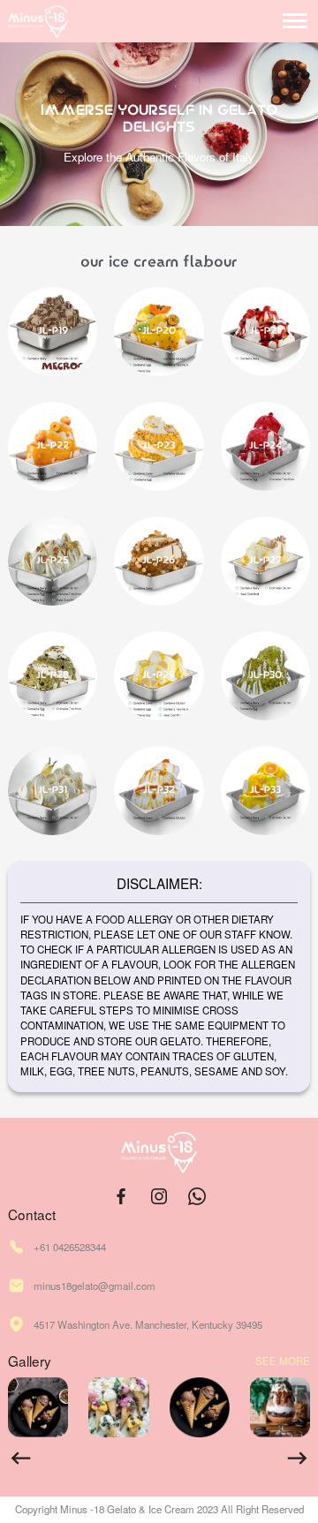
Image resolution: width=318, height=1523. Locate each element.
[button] (21, 1458)
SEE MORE (282, 1361)
